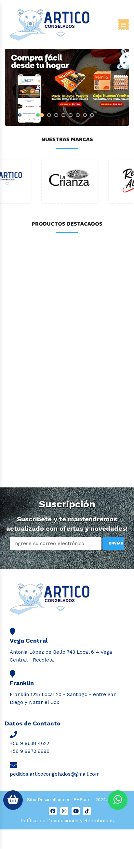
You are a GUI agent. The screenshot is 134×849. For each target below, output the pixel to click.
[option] (33, 181)
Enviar (116, 543)
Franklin (22, 682)
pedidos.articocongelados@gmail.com (55, 774)
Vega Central (29, 640)
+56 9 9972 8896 (29, 751)
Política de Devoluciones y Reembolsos (67, 821)
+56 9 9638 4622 (29, 743)
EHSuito (82, 799)
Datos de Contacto (32, 723)
